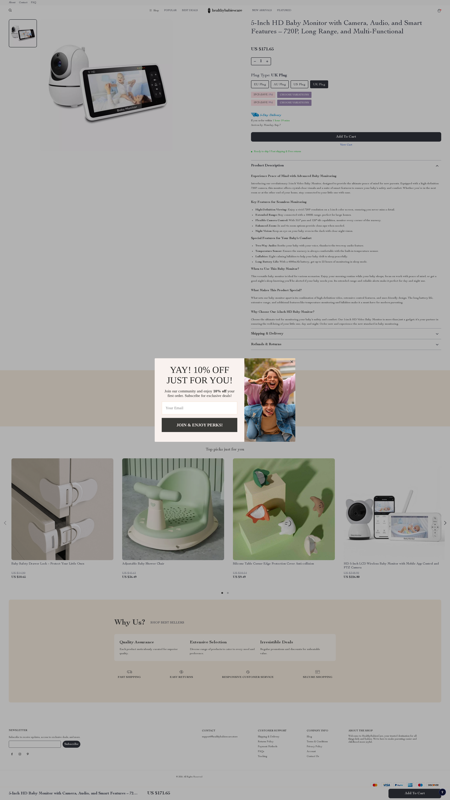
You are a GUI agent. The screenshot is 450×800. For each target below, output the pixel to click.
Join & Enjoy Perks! (199, 425)
